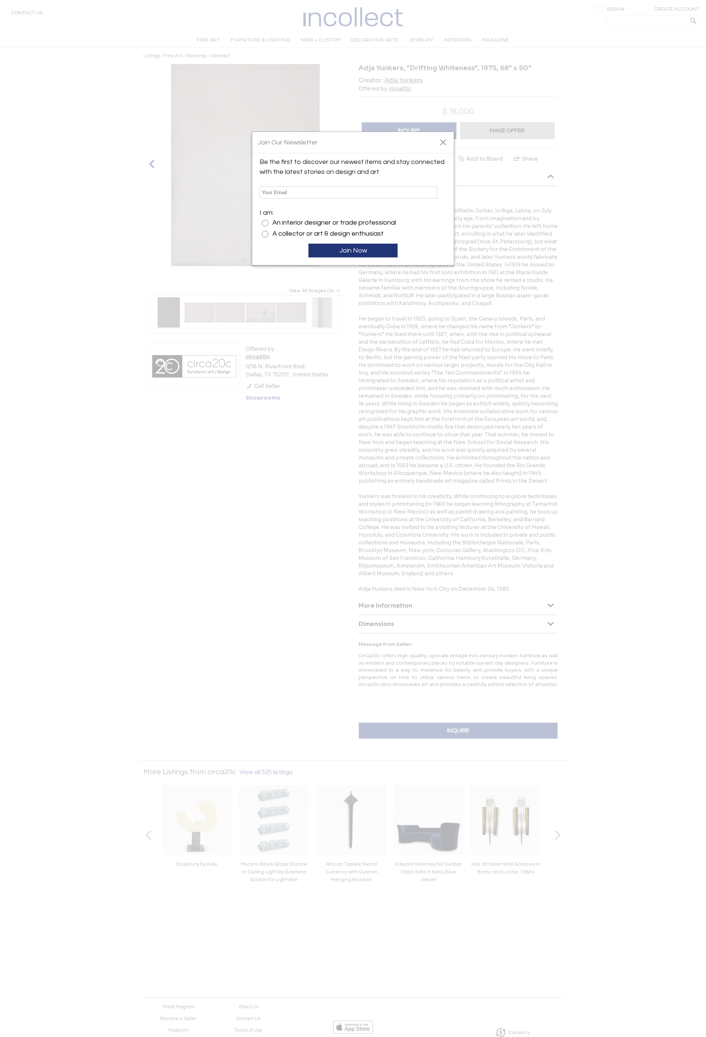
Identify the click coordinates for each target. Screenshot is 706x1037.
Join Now (353, 250)
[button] (442, 142)
